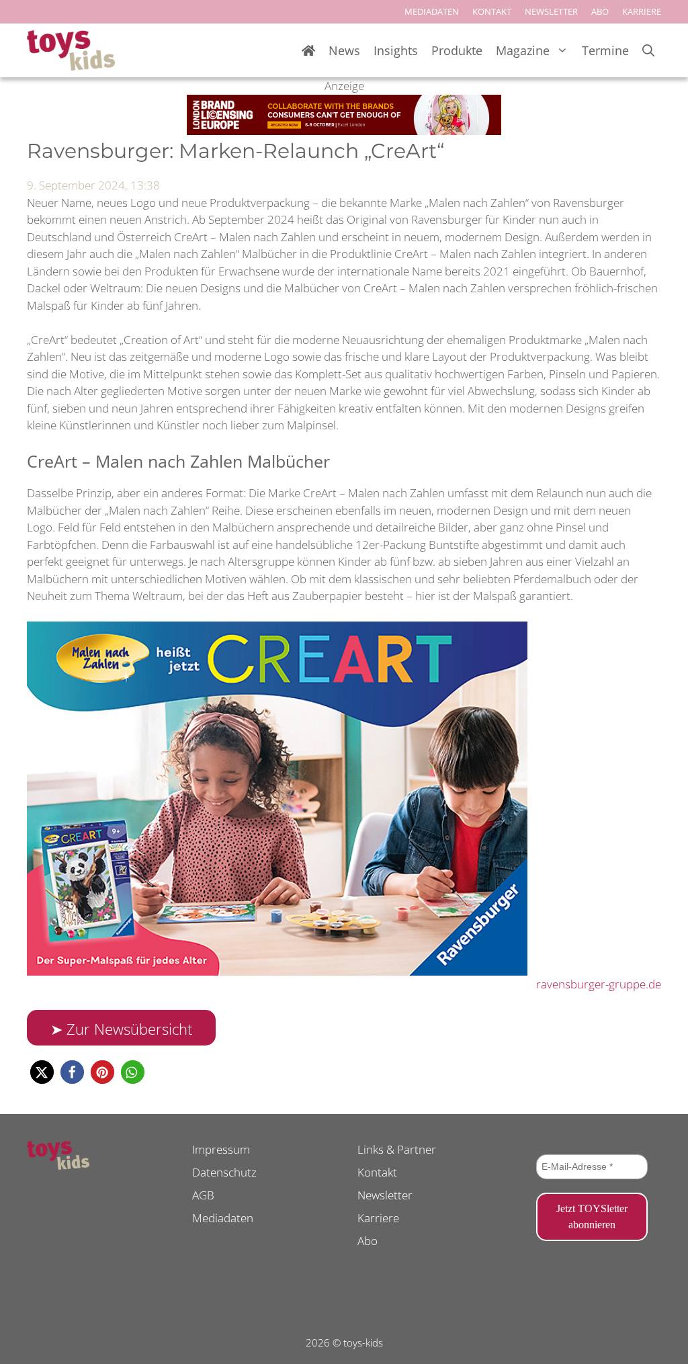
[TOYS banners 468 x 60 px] (344, 130)
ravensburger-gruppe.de (598, 984)
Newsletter (385, 1195)
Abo (367, 1240)
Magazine (523, 50)
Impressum (221, 1149)
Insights (396, 50)
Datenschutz (224, 1172)
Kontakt (377, 1172)
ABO (600, 11)
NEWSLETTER (551, 11)
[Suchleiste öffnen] (648, 51)
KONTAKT (491, 11)
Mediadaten (222, 1218)
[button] (42, 1072)
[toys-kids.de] (71, 50)
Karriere (378, 1218)
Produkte (456, 50)
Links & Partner (396, 1149)
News (344, 50)
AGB (203, 1195)
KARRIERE (641, 11)
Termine (605, 50)
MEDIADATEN (431, 11)
